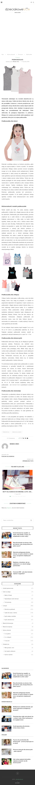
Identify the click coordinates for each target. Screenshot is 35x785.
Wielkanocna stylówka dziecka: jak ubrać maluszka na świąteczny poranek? (23, 708)
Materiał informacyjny (18, 623)
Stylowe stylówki (18, 654)
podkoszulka (6, 432)
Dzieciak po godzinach (18, 609)
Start (3, 54)
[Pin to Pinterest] (25, 438)
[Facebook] (31, 2)
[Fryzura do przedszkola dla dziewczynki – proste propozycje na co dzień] (6, 742)
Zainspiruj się (18, 644)
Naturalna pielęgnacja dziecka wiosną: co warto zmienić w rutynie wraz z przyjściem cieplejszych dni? (23, 555)
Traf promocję (18, 602)
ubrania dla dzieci (16, 432)
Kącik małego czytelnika (18, 616)
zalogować (9, 507)
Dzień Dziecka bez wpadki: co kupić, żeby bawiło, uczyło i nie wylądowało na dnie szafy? (22, 534)
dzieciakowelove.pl (19, 779)
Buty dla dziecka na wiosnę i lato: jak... (17, 491)
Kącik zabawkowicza (18, 619)
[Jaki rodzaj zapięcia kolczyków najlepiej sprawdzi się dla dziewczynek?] (6, 761)
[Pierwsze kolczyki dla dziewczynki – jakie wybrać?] (6, 752)
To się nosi (20, 54)
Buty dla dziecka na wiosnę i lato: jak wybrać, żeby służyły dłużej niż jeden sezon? (23, 544)
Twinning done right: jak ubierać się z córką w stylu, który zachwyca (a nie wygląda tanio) (23, 718)
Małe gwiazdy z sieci (18, 647)
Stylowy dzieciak (11, 54)
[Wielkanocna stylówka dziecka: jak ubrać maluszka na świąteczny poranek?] (6, 709)
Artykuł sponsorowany (18, 588)
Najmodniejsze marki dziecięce (18, 598)
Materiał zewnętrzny (18, 626)
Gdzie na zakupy (18, 591)
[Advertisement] (17, 34)
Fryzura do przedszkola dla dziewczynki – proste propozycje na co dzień (23, 741)
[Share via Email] (27, 438)
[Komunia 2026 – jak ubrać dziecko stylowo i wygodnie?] (6, 574)
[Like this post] (20, 438)
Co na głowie (18, 633)
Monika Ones (16, 61)
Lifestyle (18, 605)
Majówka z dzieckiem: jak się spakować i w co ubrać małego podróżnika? (21, 564)
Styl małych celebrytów (18, 651)
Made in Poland (18, 595)
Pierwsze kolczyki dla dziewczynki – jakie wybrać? (23, 750)
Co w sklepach (18, 637)
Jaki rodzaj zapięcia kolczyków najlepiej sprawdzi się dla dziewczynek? (22, 761)
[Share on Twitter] (23, 438)
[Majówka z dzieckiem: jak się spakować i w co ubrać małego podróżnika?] (6, 564)
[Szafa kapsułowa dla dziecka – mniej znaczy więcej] (6, 728)
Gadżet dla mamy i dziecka (18, 612)
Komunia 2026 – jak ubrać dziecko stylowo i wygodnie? (22, 572)
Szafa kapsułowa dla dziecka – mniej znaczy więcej (21, 726)
